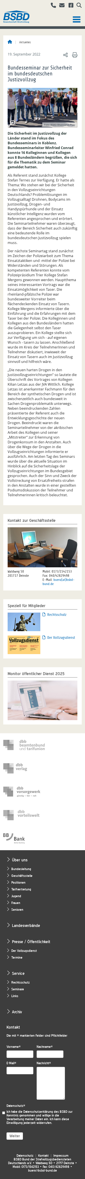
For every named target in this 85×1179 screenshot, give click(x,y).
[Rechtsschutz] (24, 621)
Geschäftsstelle (21, 876)
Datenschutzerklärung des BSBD (45, 1112)
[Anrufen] (52, 5)
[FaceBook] (69, 5)
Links (14, 996)
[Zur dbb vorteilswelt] (24, 815)
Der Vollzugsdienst (61, 638)
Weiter (14, 1136)
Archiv (17, 1012)
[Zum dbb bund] (24, 745)
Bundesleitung (21, 869)
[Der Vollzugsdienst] (24, 644)
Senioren (17, 910)
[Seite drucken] (74, 54)
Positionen (18, 883)
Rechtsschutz (56, 615)
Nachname (45, 1047)
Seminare (17, 989)
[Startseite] (10, 42)
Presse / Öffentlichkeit (31, 941)
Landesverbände (26, 925)
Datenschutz (16, 1106)
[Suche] (77, 5)
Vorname (14, 1047)
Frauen (15, 903)
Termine (16, 958)
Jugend (16, 896)
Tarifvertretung (21, 889)
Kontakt (43, 1156)
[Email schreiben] (60, 5)
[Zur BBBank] (24, 838)
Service (18, 973)
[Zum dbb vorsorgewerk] (24, 792)
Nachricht (44, 1063)
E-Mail (11, 1063)
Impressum (60, 1156)
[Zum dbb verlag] (24, 768)
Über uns (19, 860)
